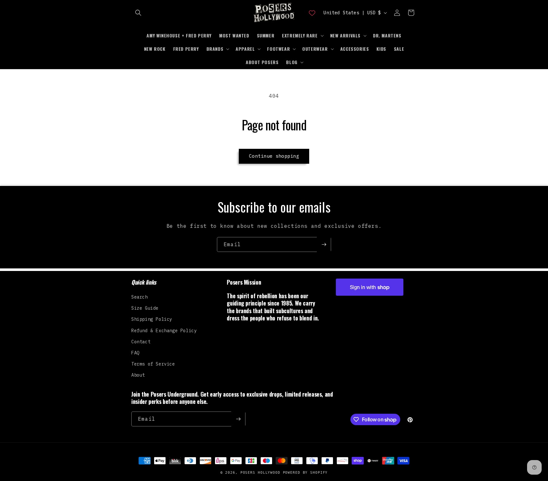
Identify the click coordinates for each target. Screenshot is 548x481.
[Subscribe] (324, 244)
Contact (140, 342)
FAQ (135, 353)
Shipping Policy (151, 319)
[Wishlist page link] (312, 13)
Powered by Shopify (305, 473)
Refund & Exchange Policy (164, 330)
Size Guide (145, 308)
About (138, 375)
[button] (138, 13)
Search (139, 297)
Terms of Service (153, 364)
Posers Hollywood (260, 473)
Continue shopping (274, 156)
